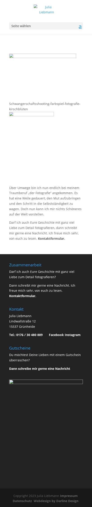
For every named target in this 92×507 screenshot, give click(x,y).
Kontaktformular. (51, 238)
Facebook (56, 335)
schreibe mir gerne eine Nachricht (44, 368)
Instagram (73, 335)
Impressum (69, 496)
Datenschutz (23, 501)
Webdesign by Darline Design (56, 501)
